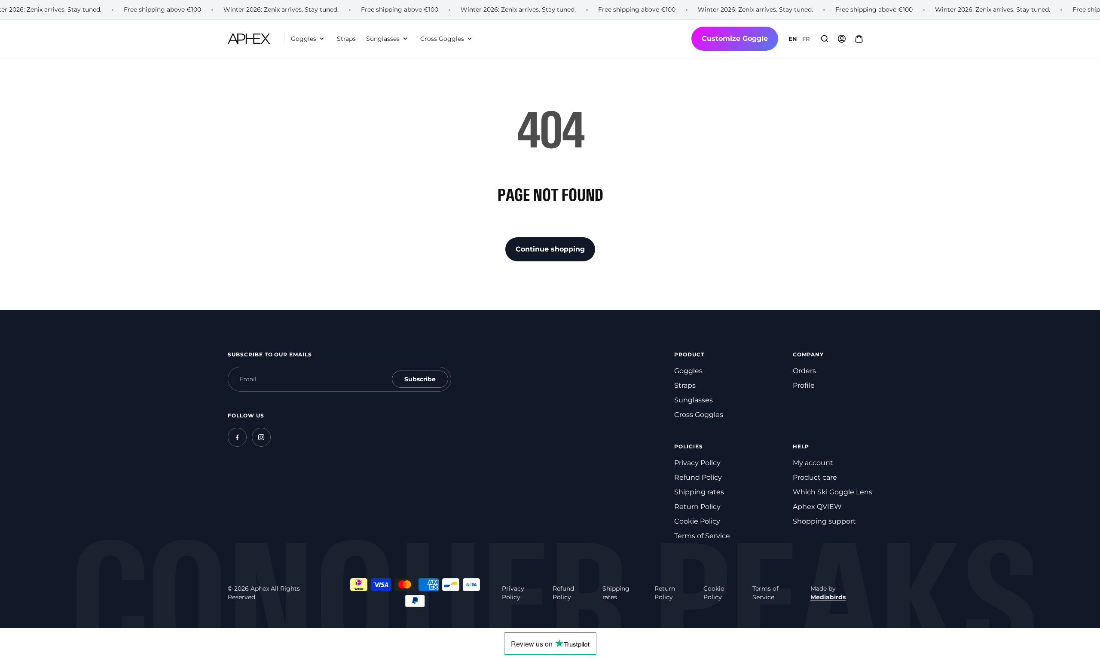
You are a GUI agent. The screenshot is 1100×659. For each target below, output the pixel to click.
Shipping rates (699, 492)
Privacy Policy (697, 463)
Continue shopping (550, 249)
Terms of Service (702, 536)
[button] (309, 39)
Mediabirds (828, 597)
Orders (804, 371)
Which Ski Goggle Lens (832, 492)
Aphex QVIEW (817, 507)
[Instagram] (261, 437)
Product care (815, 477)
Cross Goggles (698, 415)
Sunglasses (693, 400)
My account (813, 463)
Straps (685, 385)
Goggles (688, 371)
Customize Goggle (735, 38)
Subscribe (420, 379)
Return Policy (697, 507)
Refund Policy (698, 477)
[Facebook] (237, 437)
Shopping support (824, 521)
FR (806, 39)
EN (792, 39)
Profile (804, 385)
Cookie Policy (697, 521)
